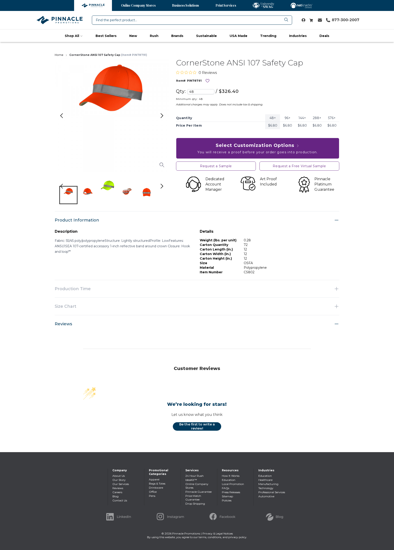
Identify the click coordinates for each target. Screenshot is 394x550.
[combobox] (192, 20)
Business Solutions (185, 5)
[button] (68, 195)
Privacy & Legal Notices (217, 533)
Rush (154, 36)
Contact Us (119, 500)
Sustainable (206, 36)
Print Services (225, 5)
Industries (298, 36)
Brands (177, 36)
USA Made (238, 36)
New (133, 36)
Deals (324, 36)
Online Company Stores (138, 5)
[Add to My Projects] (207, 80)
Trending (268, 36)
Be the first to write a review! (197, 426)
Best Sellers (106, 36)
